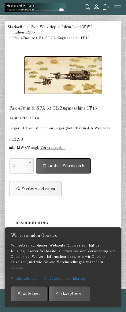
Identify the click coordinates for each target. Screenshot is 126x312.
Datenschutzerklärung (66, 279)
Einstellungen (27, 279)
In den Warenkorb (65, 166)
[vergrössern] (63, 75)
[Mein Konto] (96, 8)
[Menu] (119, 8)
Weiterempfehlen (37, 189)
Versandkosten (52, 148)
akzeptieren (71, 294)
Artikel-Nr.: (19, 118)
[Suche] (87, 7)
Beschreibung (31, 223)
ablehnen (31, 294)
